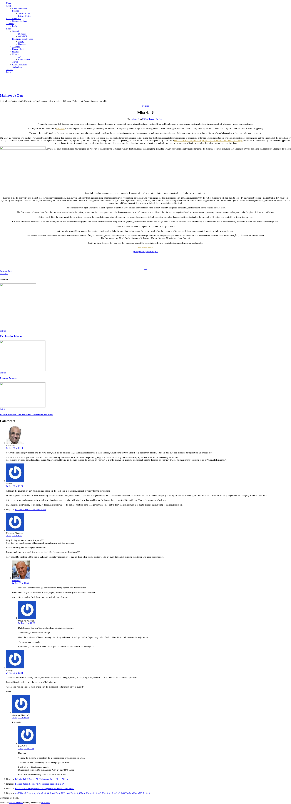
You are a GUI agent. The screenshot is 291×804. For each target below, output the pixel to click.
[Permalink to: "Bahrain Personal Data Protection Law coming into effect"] (22, 407)
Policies (15, 11)
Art (19, 57)
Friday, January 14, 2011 (153, 119)
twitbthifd (22, 36)
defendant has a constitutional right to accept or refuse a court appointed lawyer (208, 140)
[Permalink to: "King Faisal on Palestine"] (18, 328)
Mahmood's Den (11, 95)
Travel (15, 62)
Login (8, 72)
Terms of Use (24, 13)
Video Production (13, 18)
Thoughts (16, 47)
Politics (15, 52)
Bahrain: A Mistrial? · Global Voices (30, 509)
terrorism (150, 251)
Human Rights (18, 49)
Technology (17, 67)
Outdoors (22, 44)
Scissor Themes (16, 802)
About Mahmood (19, 8)
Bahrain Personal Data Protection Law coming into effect (26, 415)
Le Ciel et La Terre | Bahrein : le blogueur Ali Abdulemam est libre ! (44, 788)
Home (8, 3)
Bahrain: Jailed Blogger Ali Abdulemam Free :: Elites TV (40, 784)
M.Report (22, 34)
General (15, 31)
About (8, 6)
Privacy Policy (24, 16)
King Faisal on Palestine (11, 336)
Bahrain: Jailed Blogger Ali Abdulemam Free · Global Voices (41, 779)
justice (136, 251)
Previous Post (6, 271)
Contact (9, 69)
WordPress (45, 802)
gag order (60, 128)
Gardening (10, 23)
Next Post (4, 274)
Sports (21, 41)
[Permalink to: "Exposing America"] (22, 370)
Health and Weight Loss (22, 39)
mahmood (134, 119)
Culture (15, 54)
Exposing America (8, 378)
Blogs (8, 29)
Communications (19, 21)
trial (156, 251)
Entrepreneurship (19, 64)
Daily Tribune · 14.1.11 (145, 247)
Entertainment (24, 59)
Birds (14, 26)
